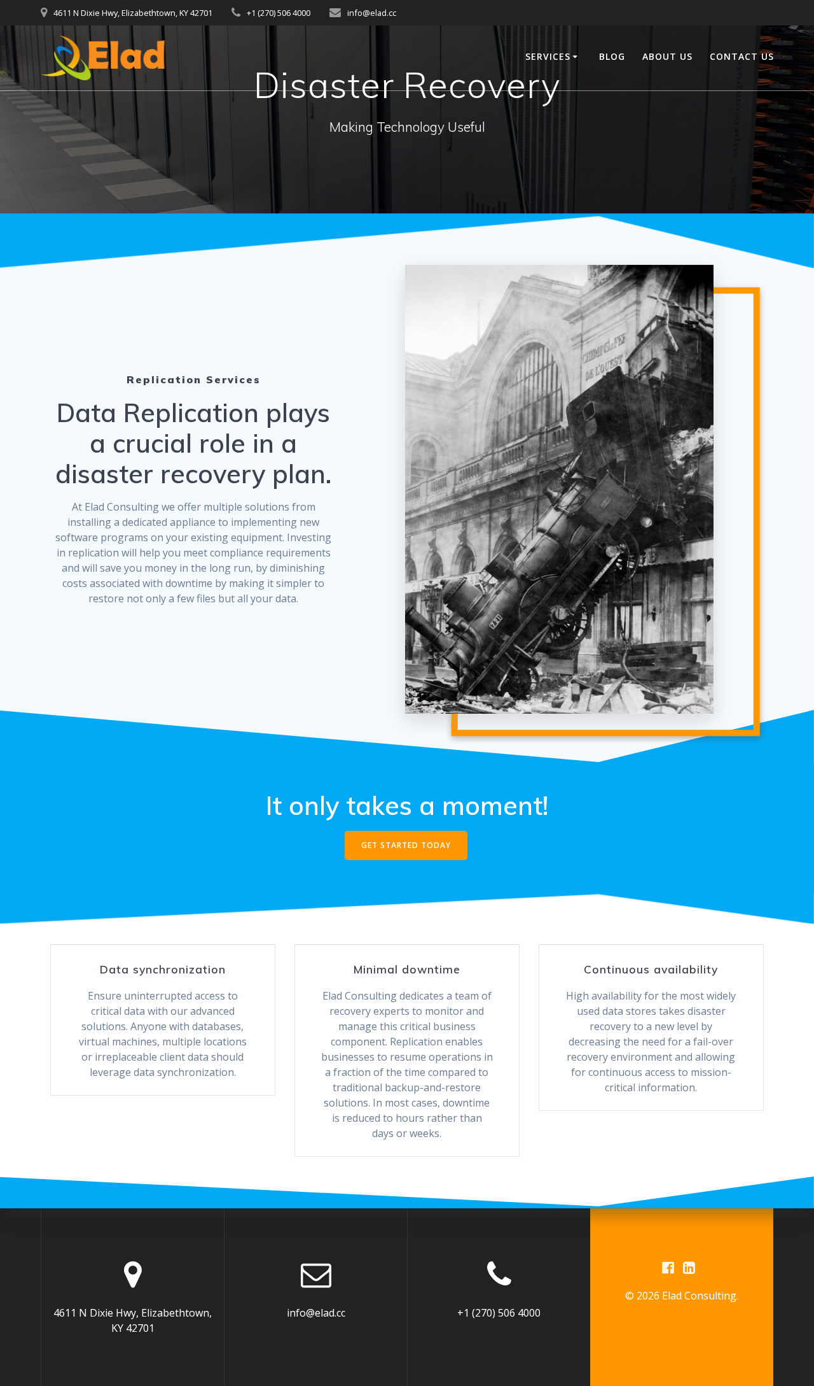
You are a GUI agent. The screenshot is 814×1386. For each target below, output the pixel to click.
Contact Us (742, 56)
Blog (612, 56)
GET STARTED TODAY (406, 845)
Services (547, 56)
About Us (667, 56)
